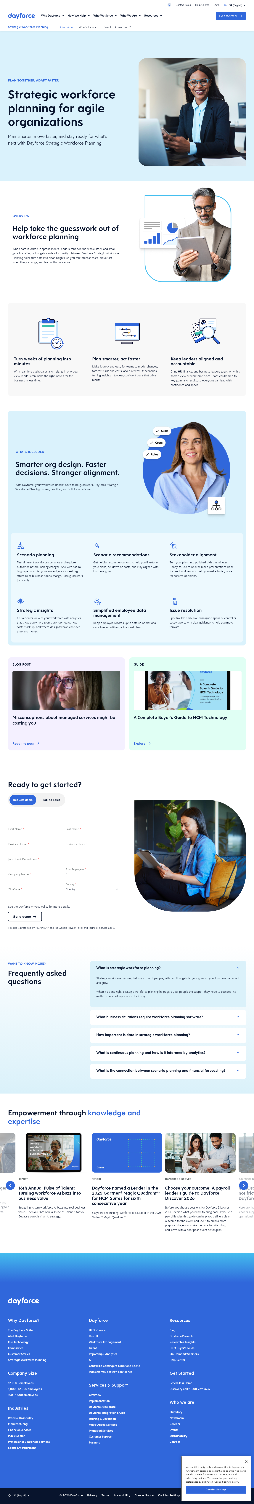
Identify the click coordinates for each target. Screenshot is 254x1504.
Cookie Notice (144, 1495)
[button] (10, 1185)
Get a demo (22, 916)
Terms (105, 1495)
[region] (216, 1478)
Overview (66, 27)
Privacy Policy (39, 906)
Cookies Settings (216, 1489)
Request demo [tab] (23, 800)
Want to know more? (118, 27)
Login (216, 5)
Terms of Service (98, 927)
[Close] (246, 1461)
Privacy (92, 1495)
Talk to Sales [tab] (51, 800)
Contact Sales (183, 5)
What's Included (89, 27)
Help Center (202, 5)
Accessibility (122, 1495)
